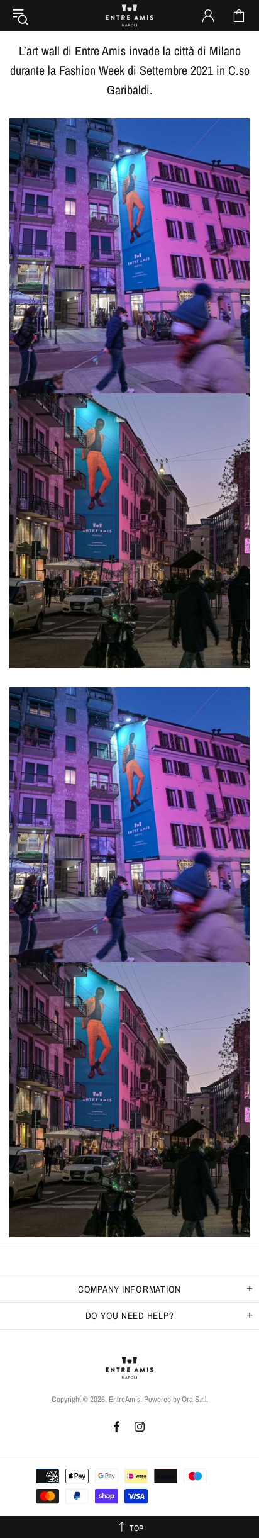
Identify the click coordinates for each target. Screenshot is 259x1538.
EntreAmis (129, 16)
